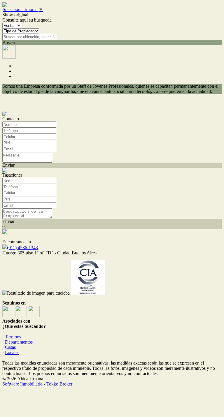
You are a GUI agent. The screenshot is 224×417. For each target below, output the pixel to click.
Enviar (8, 165)
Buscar (8, 42)
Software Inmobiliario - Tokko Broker (37, 383)
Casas (10, 347)
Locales (12, 352)
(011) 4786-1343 (22, 247)
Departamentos (19, 341)
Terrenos (13, 336)
